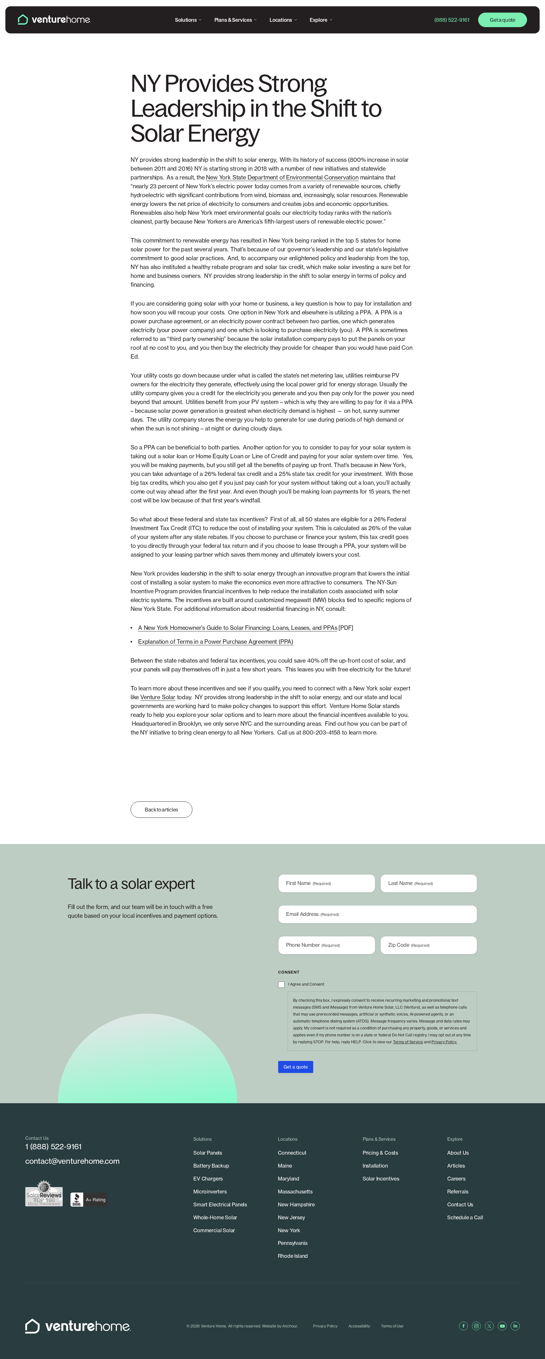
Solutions (185, 20)
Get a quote (502, 20)
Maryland (288, 1178)
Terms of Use (392, 1326)
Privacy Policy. (444, 1042)
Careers (456, 1178)
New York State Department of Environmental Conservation (282, 177)
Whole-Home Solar (215, 1217)
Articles (456, 1166)
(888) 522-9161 (451, 20)
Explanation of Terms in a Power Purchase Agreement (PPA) (215, 641)
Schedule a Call (465, 1217)
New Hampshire (296, 1204)
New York (289, 1230)
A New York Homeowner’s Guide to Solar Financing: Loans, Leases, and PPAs (237, 627)
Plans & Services (233, 20)
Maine (285, 1166)
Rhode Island (293, 1256)
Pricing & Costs (380, 1153)
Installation (375, 1166)
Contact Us (460, 1204)
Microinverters (210, 1191)
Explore (318, 20)
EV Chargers (208, 1178)
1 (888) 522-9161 (53, 1146)
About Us (458, 1153)
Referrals (457, 1191)
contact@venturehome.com (72, 1161)
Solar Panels (207, 1153)
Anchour (289, 1326)
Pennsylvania (293, 1243)
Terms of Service (408, 1042)
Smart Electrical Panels (220, 1204)
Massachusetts (295, 1191)
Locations (281, 20)
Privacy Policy (325, 1326)
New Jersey (291, 1217)
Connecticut (292, 1153)
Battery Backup (211, 1166)
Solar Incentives (381, 1178)
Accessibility (359, 1326)
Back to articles (161, 809)
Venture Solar (157, 697)
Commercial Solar (214, 1230)
